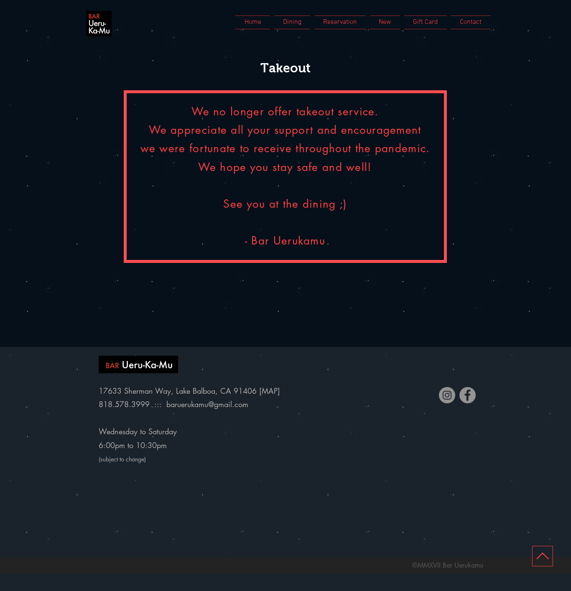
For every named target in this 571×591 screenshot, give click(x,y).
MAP (270, 391)
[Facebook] (467, 395)
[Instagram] (447, 395)
